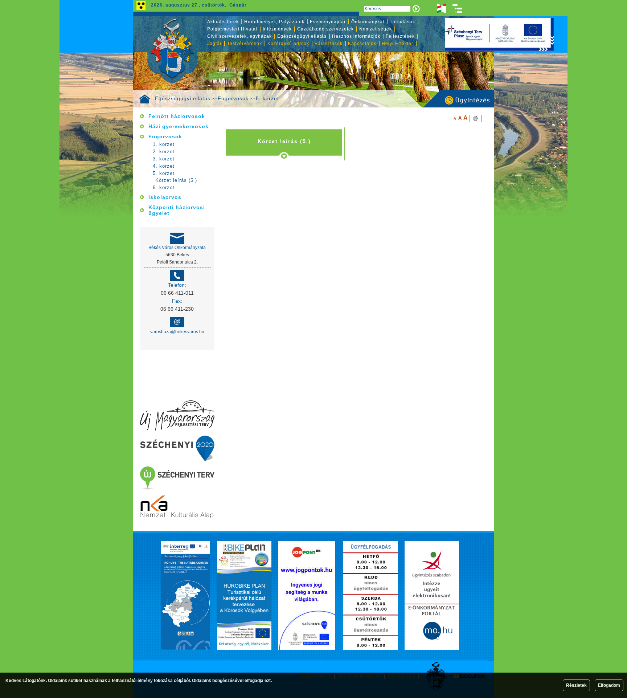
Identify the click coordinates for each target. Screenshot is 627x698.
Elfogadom (609, 685)
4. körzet (164, 166)
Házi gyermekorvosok (178, 126)
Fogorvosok (233, 98)
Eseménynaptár (328, 21)
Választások (329, 43)
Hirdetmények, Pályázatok (274, 21)
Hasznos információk (356, 36)
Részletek (576, 685)
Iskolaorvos (164, 197)
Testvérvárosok (244, 43)
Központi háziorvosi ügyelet (176, 210)
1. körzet (164, 144)
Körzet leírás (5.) (176, 180)
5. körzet (267, 98)
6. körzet (164, 187)
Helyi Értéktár (397, 43)
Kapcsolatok (362, 43)
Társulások (402, 21)
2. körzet (164, 151)
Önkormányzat (367, 21)
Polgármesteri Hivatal (232, 29)
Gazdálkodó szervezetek (325, 29)
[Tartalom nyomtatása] (476, 118)
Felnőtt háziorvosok (176, 116)
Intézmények (277, 29)
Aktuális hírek (223, 21)
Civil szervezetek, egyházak (239, 36)
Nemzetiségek (375, 29)
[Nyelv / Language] (441, 8)
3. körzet (164, 159)
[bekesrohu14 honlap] (185, 595)
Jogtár (214, 43)
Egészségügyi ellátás (182, 98)
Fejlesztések (400, 36)
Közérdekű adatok (288, 43)
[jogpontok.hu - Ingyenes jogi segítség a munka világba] (306, 595)
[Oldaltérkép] (457, 8)
